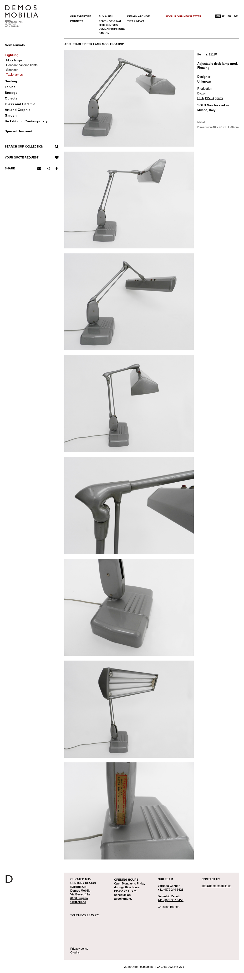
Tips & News (135, 21)
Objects (11, 98)
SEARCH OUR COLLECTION (24, 146)
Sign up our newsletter (183, 16)
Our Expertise (80, 16)
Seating (11, 81)
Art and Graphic (17, 110)
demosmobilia (143, 966)
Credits (75, 952)
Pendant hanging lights (22, 65)
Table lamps (14, 74)
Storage (11, 92)
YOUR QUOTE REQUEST (21, 157)
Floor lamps (14, 60)
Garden (11, 115)
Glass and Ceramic (20, 104)
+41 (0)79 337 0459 (170, 900)
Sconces (12, 70)
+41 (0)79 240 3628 (170, 889)
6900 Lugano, (79, 898)
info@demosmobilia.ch (216, 886)
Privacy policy (79, 948)
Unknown (204, 81)
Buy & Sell (106, 16)
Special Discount (18, 131)
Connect (76, 21)
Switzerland (78, 902)
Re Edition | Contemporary (26, 121)
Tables (10, 87)
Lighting (12, 55)
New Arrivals (15, 45)
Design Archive (138, 16)
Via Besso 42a (80, 894)
